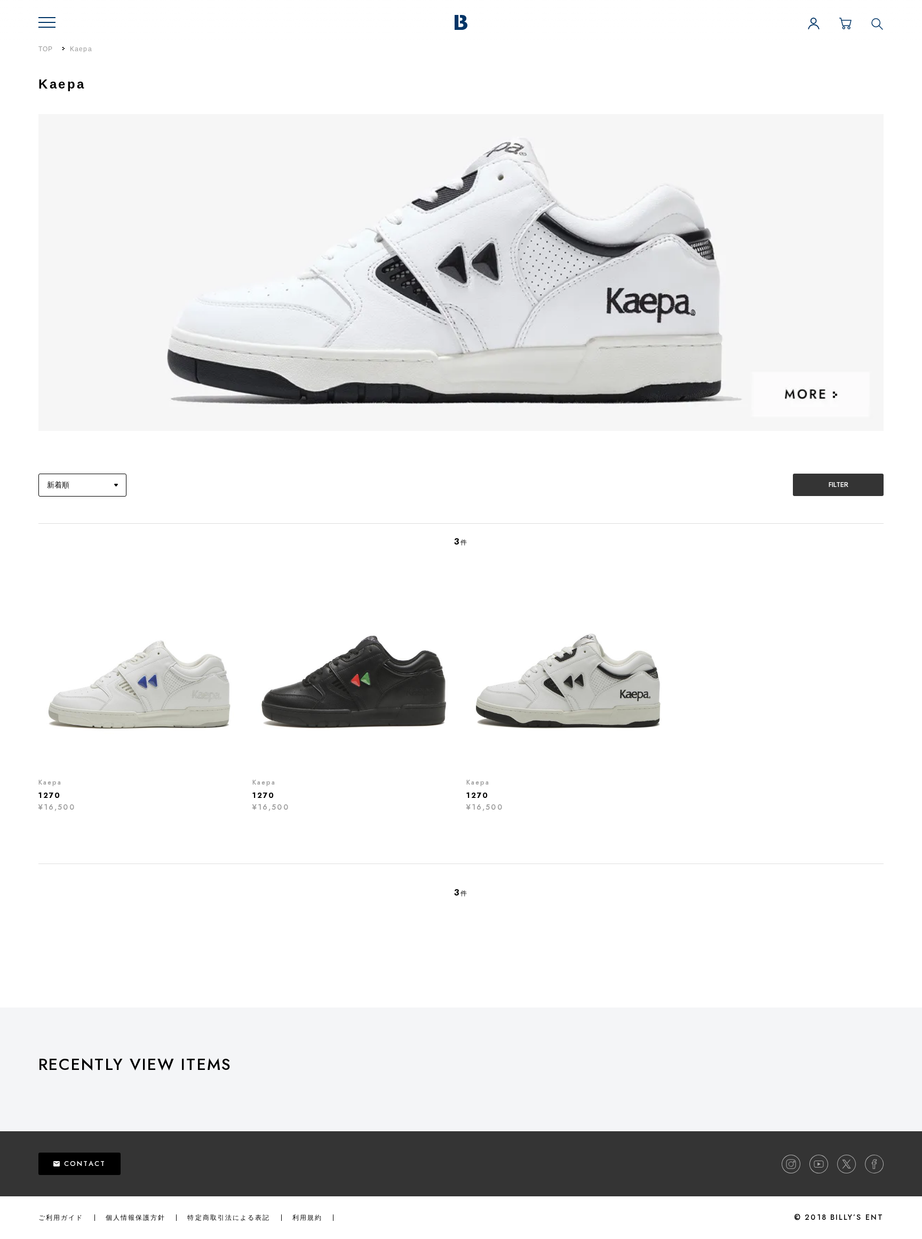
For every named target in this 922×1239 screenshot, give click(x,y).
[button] (46, 22)
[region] (480, 1093)
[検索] (877, 23)
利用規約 (307, 1217)
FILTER (838, 484)
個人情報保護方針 (136, 1217)
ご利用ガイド (61, 1217)
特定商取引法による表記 (228, 1217)
